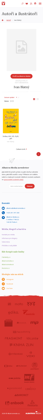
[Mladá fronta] (29, 378)
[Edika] (13, 312)
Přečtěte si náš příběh (9, 246)
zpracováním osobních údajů (13, 179)
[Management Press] (34, 323)
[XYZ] (31, 304)
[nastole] (29, 312)
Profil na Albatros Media (21, 76)
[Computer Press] (8, 323)
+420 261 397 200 (12, 213)
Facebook (9, 284)
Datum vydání (9, 97)
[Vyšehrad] (15, 354)
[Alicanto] (32, 338)
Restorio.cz (6, 268)
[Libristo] (31, 388)
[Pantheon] (35, 366)
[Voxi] (30, 354)
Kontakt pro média (8, 235)
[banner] (4, 3)
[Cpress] (21, 323)
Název (6, 101)
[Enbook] (14, 403)
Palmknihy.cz (6, 257)
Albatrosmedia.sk (8, 264)
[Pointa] (14, 378)
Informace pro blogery (9, 238)
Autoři (8, 20)
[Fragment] (13, 338)
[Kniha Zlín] (21, 345)
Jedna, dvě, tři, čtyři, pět (11, 137)
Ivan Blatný (10, 141)
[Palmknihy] (21, 366)
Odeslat (29, 186)
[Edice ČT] (8, 366)
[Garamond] (14, 388)
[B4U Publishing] (21, 332)
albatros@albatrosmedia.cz (15, 208)
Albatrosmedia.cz (8, 261)
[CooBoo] (9, 304)
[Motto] (19, 304)
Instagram (10, 279)
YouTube (9, 288)
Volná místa (6, 242)
